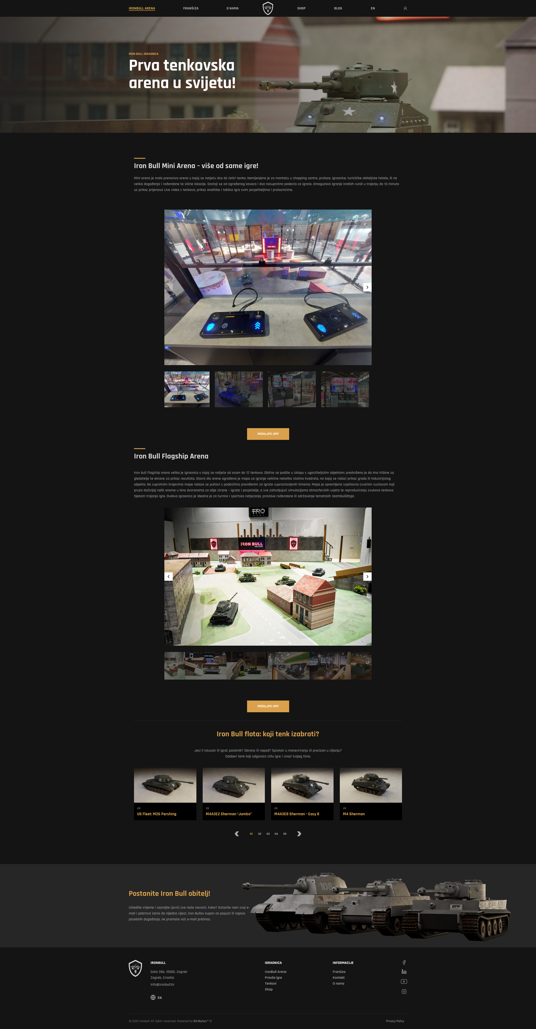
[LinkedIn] (404, 971)
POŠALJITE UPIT (268, 434)
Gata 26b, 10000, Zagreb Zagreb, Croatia (169, 974)
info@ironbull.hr (162, 984)
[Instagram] (404, 991)
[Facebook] (404, 962)
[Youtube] (404, 981)
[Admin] (405, 8)
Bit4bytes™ (201, 1021)
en (160, 997)
